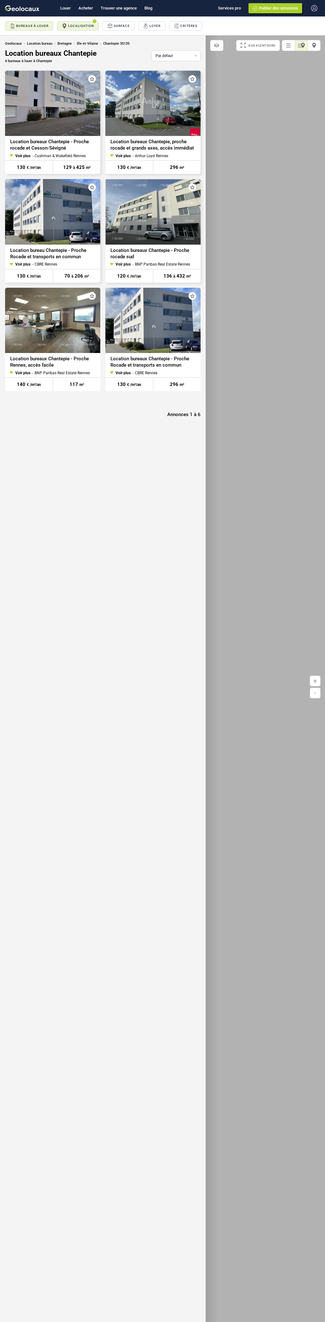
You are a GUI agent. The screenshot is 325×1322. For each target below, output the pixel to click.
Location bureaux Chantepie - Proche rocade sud (149, 253)
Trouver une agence (119, 8)
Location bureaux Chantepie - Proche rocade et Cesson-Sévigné (49, 145)
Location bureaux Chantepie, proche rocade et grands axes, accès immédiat (152, 145)
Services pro (229, 8)
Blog (148, 8)
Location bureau (39, 44)
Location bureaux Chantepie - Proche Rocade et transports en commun (149, 362)
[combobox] (176, 56)
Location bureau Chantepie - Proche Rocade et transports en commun (48, 253)
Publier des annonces (278, 8)
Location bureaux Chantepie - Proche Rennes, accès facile (49, 362)
